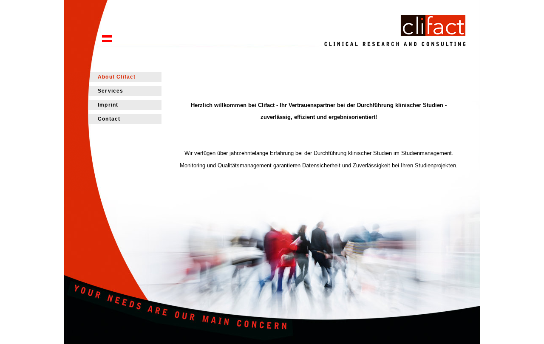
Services (111, 91)
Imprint (108, 105)
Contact (109, 119)
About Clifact (117, 77)
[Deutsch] (107, 40)
